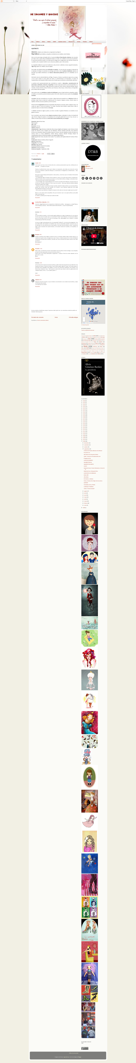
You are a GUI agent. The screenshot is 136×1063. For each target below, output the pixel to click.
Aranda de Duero (88, 335)
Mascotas (90, 344)
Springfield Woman (88, 462)
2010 (84, 433)
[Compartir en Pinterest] (54, 154)
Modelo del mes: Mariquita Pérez (91, 471)
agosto (85, 491)
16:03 (41, 262)
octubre (86, 447)
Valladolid (93, 353)
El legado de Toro (87, 458)
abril (85, 499)
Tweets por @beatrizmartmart (87, 330)
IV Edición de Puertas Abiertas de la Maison (93, 450)
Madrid (84, 344)
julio (85, 493)
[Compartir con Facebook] (52, 154)
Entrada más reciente (37, 317)
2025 (84, 402)
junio (85, 495)
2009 (84, 435)
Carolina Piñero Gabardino (41, 202)
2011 (84, 431)
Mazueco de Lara (96, 344)
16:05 (39, 163)
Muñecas (95, 346)
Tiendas (85, 41)
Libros (43, 41)
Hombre (100, 341)
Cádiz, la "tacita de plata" (89, 488)
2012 (84, 429)
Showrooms (72, 41)
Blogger (79, 1057)
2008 (84, 437)
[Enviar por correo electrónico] (48, 154)
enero (85, 505)
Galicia (100, 340)
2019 (84, 415)
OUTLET (85, 466)
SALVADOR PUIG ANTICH (89, 464)
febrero (86, 503)
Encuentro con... (87, 452)
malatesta (37, 279)
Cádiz (98, 337)
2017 (84, 419)
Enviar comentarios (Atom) (42, 320)
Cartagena (85, 339)
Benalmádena (90, 337)
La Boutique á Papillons (89, 486)
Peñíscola (83, 349)
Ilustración (83, 343)
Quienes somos (62, 41)
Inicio (56, 317)
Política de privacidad (73, 1053)
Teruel (103, 352)
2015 (84, 423)
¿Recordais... (86, 477)
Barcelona (103, 335)
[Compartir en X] (51, 154)
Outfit (54, 41)
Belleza (83, 337)
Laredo (89, 343)
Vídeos (91, 41)
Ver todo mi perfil (89, 168)
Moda (49, 41)
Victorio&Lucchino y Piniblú (89, 484)
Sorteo (78, 41)
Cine (32, 41)
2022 (84, 409)
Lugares (103, 343)
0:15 (40, 212)
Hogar (95, 341)
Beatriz (88, 166)
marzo (85, 501)
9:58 (40, 234)
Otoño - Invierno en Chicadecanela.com (92, 456)
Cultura (38, 41)
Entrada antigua (73, 317)
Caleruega (102, 337)
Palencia (93, 348)
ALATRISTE (86, 482)
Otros (82, 348)
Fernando (37, 248)
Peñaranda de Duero (99, 348)
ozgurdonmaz (66, 1057)
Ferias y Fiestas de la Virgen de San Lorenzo (93, 480)
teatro (100, 352)
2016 (84, 421)
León (93, 343)
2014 (84, 425)
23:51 (48, 202)
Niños (101, 346)
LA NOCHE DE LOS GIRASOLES (90, 473)
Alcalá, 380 (86, 475)
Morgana (37, 234)
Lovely (36, 163)
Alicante (82, 335)
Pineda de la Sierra (89, 349)
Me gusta (103, 344)
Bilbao (94, 337)
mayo (85, 497)
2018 (84, 417)
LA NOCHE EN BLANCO (88, 460)
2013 (84, 427)
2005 (84, 507)
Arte (94, 335)
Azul (99, 335)
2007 (84, 439)
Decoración (102, 339)
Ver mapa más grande (85, 324)
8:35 (40, 279)
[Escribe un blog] (49, 154)
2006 (84, 441)
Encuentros (95, 340)
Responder (37, 197)
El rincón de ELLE (86, 340)
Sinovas (91, 352)
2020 (84, 413)
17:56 (41, 248)
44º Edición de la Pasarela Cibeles (91, 454)
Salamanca (102, 349)
